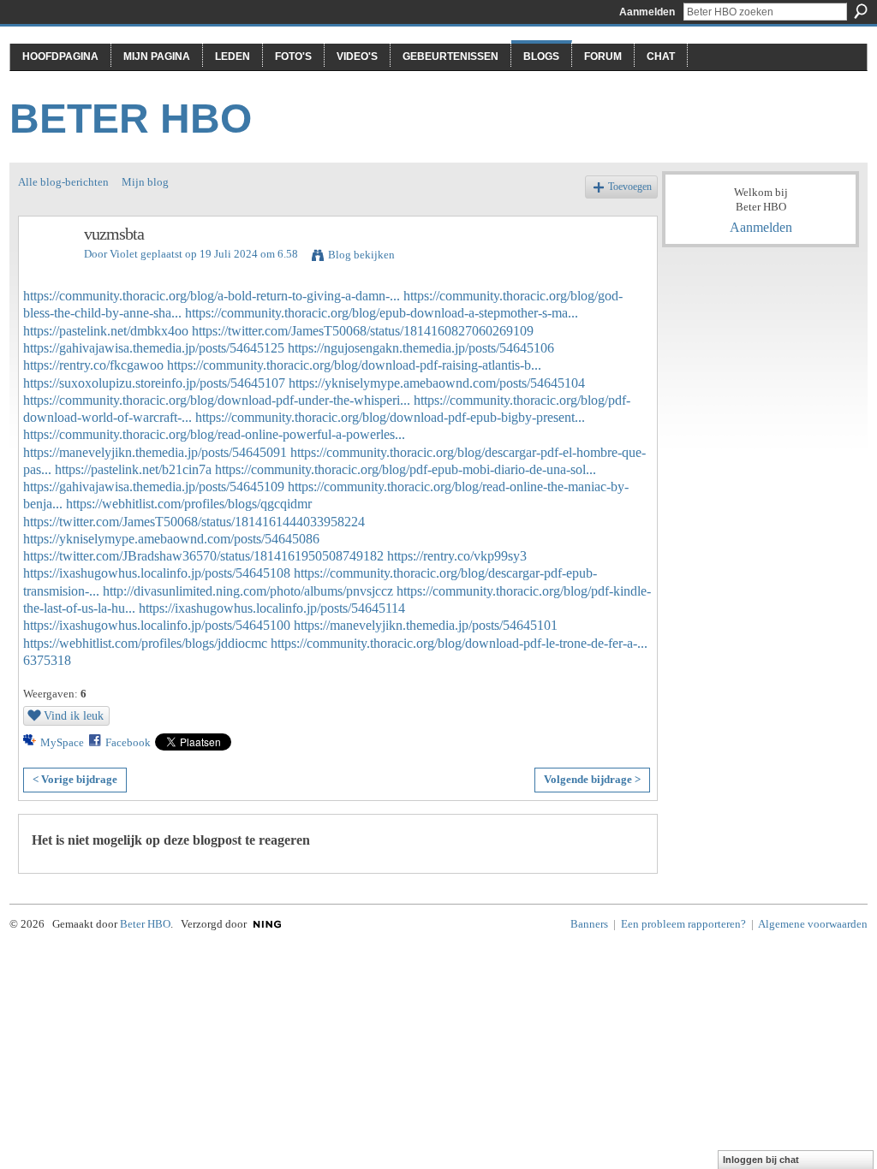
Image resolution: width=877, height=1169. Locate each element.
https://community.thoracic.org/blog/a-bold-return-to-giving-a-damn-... (211, 295)
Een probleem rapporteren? (683, 923)
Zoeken (861, 11)
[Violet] (46, 270)
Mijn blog (145, 181)
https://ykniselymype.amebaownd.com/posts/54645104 (437, 383)
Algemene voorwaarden (813, 923)
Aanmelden (647, 12)
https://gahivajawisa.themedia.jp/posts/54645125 (153, 348)
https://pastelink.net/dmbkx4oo (105, 330)
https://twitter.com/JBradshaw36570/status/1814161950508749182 (203, 556)
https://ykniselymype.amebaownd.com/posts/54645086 (171, 538)
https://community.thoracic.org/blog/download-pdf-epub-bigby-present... (390, 417)
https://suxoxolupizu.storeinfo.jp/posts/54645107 (154, 383)
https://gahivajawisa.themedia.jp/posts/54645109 (153, 486)
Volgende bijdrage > (592, 779)
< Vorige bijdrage (75, 779)
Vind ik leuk (74, 715)
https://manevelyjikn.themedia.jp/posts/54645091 (155, 452)
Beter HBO (130, 118)
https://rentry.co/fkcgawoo (93, 365)
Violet (124, 253)
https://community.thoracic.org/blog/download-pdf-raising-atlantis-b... (354, 365)
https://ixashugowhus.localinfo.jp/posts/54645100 (156, 625)
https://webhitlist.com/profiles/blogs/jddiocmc (145, 643)
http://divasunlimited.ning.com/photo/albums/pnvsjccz (248, 591)
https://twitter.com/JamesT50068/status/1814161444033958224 (194, 521)
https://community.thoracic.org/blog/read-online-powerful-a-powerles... (214, 434)
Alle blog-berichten (63, 181)
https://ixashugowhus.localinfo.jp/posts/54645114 (272, 608)
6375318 (47, 660)
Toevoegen (630, 187)
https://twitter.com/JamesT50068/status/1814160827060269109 (363, 330)
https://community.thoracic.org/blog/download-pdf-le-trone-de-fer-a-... (459, 643)
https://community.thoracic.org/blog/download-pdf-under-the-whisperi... (216, 400)
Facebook (128, 742)
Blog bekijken (361, 254)
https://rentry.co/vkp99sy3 (457, 556)
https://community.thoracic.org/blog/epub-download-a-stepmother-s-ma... (381, 313)
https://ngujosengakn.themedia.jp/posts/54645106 (421, 348)
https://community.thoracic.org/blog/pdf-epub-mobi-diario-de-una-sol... (405, 469)
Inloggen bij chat (761, 1159)
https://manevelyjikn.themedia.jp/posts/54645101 (426, 625)
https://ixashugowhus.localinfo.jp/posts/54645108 (156, 573)
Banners (589, 923)
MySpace (62, 742)
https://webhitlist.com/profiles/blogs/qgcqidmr (189, 503)
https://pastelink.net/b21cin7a (133, 469)
